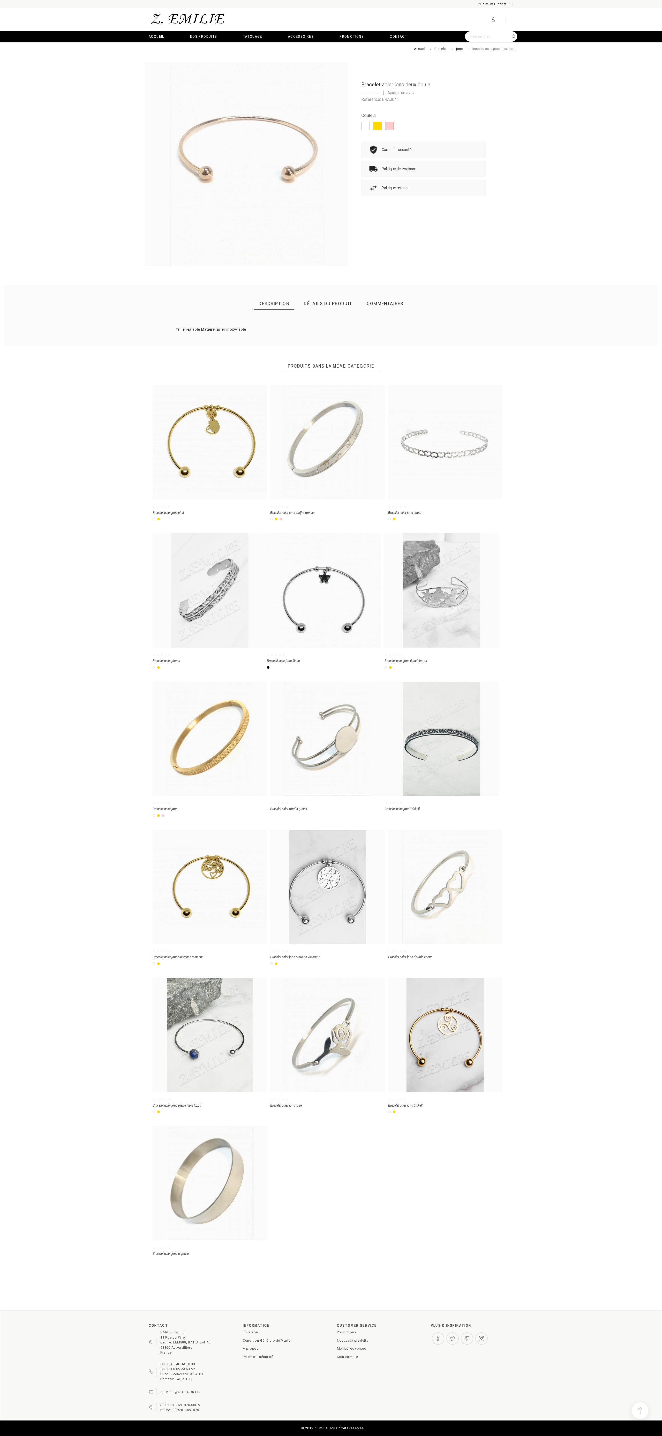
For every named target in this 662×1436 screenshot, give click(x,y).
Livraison (250, 1332)
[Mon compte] (493, 19)
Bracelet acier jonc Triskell (402, 809)
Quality (345, 345)
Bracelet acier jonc (165, 809)
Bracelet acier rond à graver (288, 809)
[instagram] (481, 1338)
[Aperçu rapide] (202, 442)
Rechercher (510, 36)
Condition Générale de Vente (267, 1340)
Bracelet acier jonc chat (168, 512)
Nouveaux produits (352, 1340)
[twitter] (452, 1338)
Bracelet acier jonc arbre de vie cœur (295, 957)
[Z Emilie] (187, 19)
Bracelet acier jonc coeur (405, 512)
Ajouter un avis (400, 92)
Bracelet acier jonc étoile (283, 660)
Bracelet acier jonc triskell (405, 1105)
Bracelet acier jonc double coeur (410, 957)
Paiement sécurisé (258, 1357)
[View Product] (217, 442)
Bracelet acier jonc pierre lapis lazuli (177, 1105)
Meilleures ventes (351, 1348)
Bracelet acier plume (166, 660)
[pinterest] (467, 1338)
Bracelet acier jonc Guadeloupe (406, 660)
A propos (251, 1348)
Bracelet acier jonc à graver (171, 1253)
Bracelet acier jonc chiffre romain (292, 512)
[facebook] (438, 1338)
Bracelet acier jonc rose (286, 1105)
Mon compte (347, 1357)
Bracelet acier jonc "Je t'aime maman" (178, 957)
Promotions (346, 1332)
